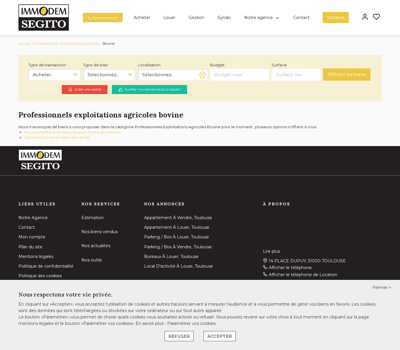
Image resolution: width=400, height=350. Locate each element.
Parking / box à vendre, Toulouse (178, 246)
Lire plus (271, 251)
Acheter (142, 17)
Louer (169, 17)
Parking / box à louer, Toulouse (176, 237)
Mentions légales (35, 256)
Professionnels (46, 43)
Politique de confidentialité (45, 266)
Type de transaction (47, 65)
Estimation (92, 217)
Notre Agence (33, 217)
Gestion (196, 17)
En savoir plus (150, 323)
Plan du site (30, 246)
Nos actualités (95, 245)
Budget (217, 65)
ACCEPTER (219, 336)
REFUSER (179, 336)
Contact (301, 17)
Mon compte (31, 237)
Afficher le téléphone (290, 267)
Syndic (224, 17)
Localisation (149, 65)
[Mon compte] (365, 17)
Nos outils (91, 260)
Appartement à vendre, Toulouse (178, 217)
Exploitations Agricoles (80, 43)
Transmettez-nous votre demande (57, 137)
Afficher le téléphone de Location (303, 274)
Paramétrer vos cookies (191, 323)
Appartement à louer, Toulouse (176, 227)
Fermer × (381, 287)
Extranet (335, 17)
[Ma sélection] (376, 17)
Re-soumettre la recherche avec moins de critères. (73, 132)
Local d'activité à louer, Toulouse (178, 266)
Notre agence (258, 17)
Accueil (24, 43)
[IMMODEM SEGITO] (43, 17)
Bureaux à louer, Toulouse (171, 256)
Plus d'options (43, 89)
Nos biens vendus (99, 231)
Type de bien (95, 65)
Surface (279, 65)
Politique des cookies (40, 275)
